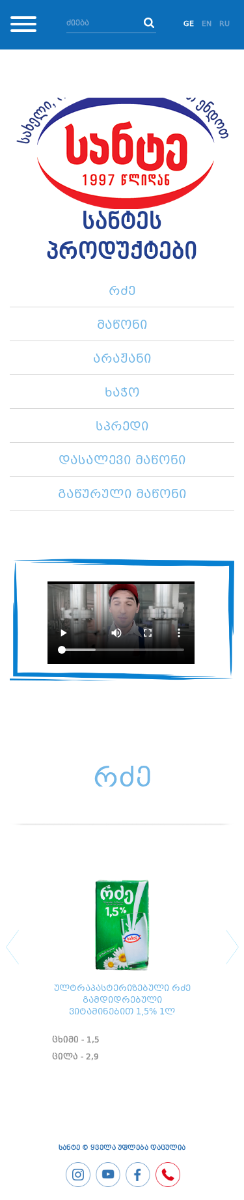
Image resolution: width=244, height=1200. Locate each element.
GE (188, 24)
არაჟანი (122, 359)
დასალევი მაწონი (122, 461)
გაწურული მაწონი (122, 495)
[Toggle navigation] (23, 26)
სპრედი (122, 427)
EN (206, 24)
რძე (122, 292)
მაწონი (122, 325)
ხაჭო (122, 393)
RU (224, 24)
